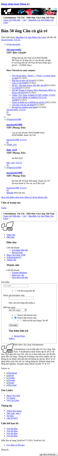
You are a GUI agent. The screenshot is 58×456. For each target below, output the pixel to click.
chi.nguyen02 (7, 40)
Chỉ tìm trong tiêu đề (26, 291)
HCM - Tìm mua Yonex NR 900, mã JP (29, 85)
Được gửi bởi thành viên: (14, 295)
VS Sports (10, 398)
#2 (7, 142)
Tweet (3, 208)
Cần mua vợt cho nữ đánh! (23, 105)
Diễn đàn (10, 237)
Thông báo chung (14, 411)
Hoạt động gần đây (20, 277)
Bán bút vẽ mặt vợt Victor (23, 80)
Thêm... (12, 338)
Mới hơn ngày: (9, 307)
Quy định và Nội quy (15, 445)
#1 (7, 112)
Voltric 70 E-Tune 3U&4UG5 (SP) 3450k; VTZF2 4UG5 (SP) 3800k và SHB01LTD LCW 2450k (33, 97)
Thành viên (11, 260)
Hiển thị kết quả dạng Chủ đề (35, 320)
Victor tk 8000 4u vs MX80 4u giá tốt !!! (29, 102)
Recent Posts (17, 252)
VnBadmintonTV (14, 257)
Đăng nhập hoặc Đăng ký (15, 4)
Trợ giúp (10, 416)
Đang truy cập (18, 275)
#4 (7, 190)
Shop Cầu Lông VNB (15, 255)
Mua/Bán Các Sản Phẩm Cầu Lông (31, 37)
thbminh (9, 193)
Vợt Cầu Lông (12, 400)
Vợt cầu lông (12, 428)
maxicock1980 (14, 124)
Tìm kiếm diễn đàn (20, 250)
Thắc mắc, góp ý (13, 413)
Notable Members (19, 272)
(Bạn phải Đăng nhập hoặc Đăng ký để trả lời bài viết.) (24, 197)
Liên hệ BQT (12, 418)
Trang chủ (10, 235)
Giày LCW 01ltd (19, 83)
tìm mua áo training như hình (24, 107)
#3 (7, 165)
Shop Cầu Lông (13, 395)
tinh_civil (11, 149)
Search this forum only (27, 318)
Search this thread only (27, 315)
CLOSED (16, 88)
